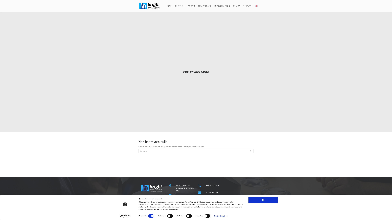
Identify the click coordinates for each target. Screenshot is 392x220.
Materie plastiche (222, 6)
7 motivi (191, 6)
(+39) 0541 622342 (212, 185)
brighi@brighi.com (211, 192)
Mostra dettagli (219, 216)
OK (263, 200)
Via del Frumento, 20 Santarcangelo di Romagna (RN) (185, 188)
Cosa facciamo (204, 6)
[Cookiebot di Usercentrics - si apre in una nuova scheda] (125, 216)
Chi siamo (179, 6)
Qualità (236, 6)
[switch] (170, 216)
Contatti (247, 6)
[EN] (256, 6)
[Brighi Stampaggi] (149, 6)
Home (169, 6)
